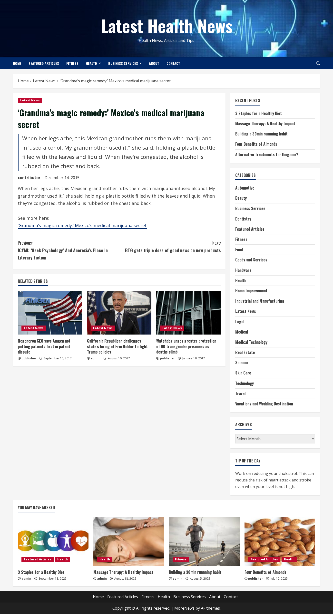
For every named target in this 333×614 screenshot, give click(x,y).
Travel (240, 393)
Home (17, 63)
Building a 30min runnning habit (261, 134)
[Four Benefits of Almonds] (280, 541)
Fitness (72, 63)
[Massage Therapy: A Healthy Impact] (128, 541)
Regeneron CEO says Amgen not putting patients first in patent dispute (44, 346)
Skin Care (243, 373)
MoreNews (184, 608)
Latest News (30, 100)
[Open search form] (318, 63)
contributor (29, 177)
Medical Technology (251, 342)
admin (95, 358)
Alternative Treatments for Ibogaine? (266, 154)
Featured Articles (44, 63)
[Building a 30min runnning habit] (204, 541)
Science (241, 362)
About (154, 63)
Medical (241, 332)
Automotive (244, 188)
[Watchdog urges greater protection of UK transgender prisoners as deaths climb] (188, 313)
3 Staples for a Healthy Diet (258, 113)
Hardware (243, 270)
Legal (239, 322)
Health (91, 63)
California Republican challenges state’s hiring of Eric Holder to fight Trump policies (117, 346)
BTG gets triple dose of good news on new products (173, 246)
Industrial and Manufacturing (259, 301)
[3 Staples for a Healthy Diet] (53, 541)
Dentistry (243, 219)
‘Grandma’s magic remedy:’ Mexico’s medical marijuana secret (82, 225)
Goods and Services (251, 260)
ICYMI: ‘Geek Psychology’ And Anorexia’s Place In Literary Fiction (63, 250)
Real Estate (245, 352)
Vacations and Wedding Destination (264, 404)
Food (239, 249)
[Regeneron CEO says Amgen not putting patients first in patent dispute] (50, 313)
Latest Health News (167, 25)
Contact (173, 63)
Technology (244, 383)
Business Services (123, 63)
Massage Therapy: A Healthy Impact (265, 123)
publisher (28, 358)
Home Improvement (251, 291)
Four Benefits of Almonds (256, 144)
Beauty (241, 198)
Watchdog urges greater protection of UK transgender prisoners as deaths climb (186, 346)
